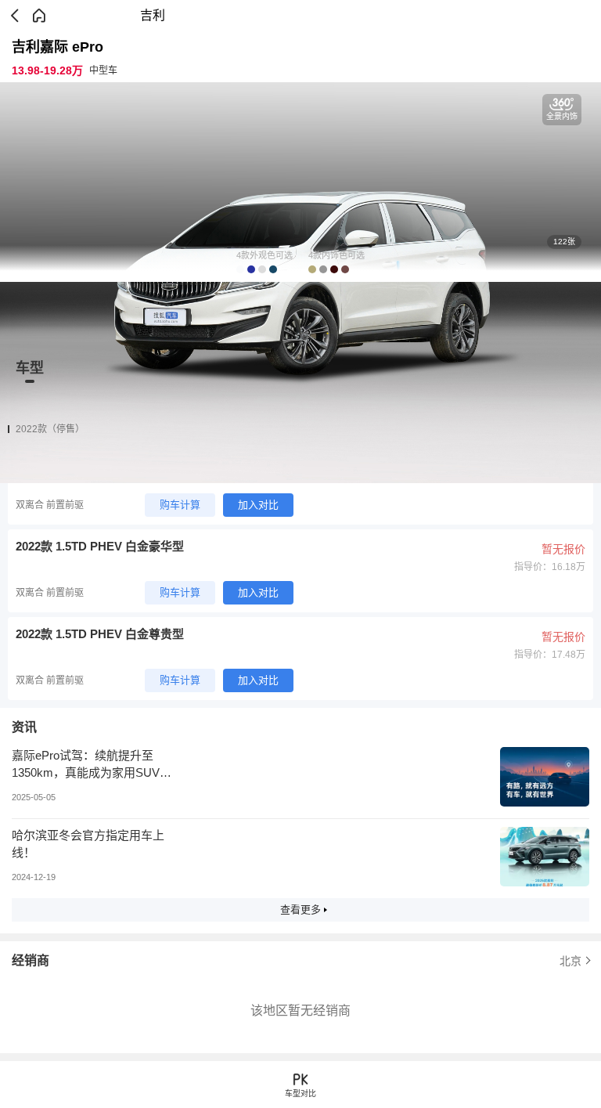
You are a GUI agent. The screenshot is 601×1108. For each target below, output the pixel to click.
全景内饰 (562, 116)
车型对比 (300, 1093)
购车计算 (180, 505)
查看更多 (300, 909)
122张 (564, 241)
